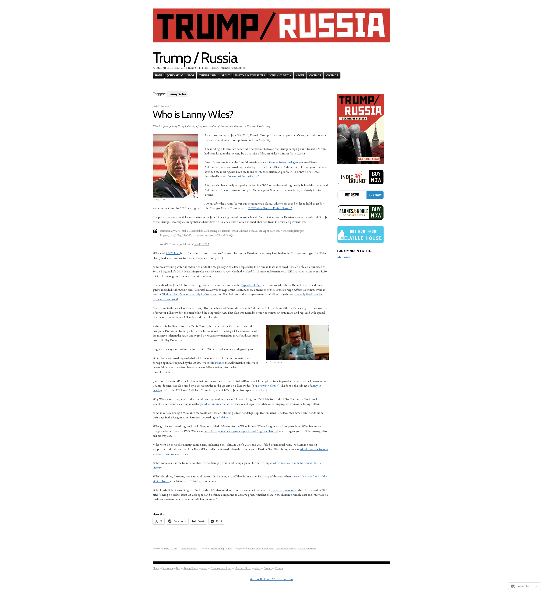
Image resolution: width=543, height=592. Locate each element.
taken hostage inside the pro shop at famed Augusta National (241, 431)
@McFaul (256, 231)
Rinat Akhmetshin (307, 548)
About (225, 75)
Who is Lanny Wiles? (193, 114)
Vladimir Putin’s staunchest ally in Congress (189, 294)
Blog (191, 75)
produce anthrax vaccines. (216, 404)
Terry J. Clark (170, 548)
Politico (191, 308)
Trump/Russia (208, 75)
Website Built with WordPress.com (271, 579)
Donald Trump (217, 548)
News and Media (280, 75)
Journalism (175, 75)
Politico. (224, 417)
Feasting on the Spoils (250, 75)
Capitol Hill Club (251, 285)
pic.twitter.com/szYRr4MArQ (214, 235)
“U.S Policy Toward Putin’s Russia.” (270, 208)
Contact (315, 75)
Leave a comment (189, 548)
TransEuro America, (284, 490)
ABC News (173, 253)
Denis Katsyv (254, 548)
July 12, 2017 (201, 244)
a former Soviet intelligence (284, 162)
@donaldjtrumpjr (293, 231)
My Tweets (344, 257)
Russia (229, 548)
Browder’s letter (268, 385)
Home (158, 75)
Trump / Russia (195, 57)
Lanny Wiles (268, 548)
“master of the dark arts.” (243, 176)
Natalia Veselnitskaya (286, 548)
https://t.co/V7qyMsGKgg (177, 235)
